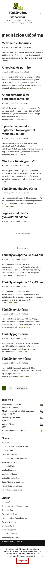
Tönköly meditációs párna (19, 188)
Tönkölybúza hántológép (12, 486)
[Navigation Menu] (40, 13)
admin (6, 47)
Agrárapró (6, 442)
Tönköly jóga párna (15, 334)
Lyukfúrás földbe (8, 466)
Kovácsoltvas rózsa (9, 462)
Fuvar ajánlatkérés (9, 454)
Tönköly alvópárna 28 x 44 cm (22, 255)
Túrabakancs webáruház (12, 490)
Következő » (22, 388)
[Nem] (42, 556)
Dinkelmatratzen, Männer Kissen (15, 446)
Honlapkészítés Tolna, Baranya (14, 458)
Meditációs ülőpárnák (16, 43)
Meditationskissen (9, 474)
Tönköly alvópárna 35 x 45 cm (22, 282)
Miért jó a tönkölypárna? (18, 161)
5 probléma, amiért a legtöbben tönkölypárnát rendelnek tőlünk (18, 130)
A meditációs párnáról (17, 67)
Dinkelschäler (7, 450)
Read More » (27, 88)
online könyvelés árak (11, 478)
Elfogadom (22, 561)
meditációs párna (9, 470)
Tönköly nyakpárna (15, 309)
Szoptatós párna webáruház (13, 482)
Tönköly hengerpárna (16, 358)
